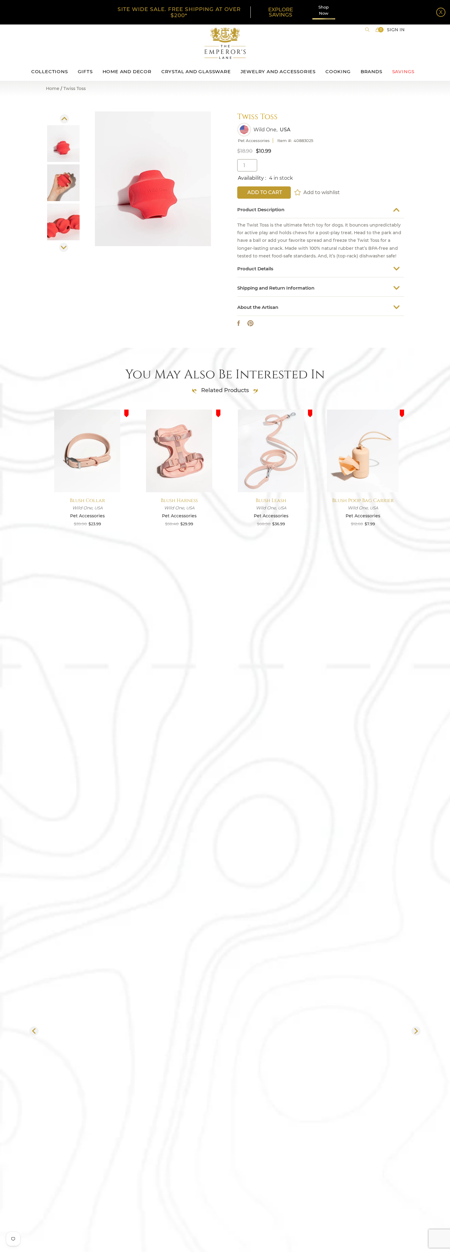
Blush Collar (87, 500)
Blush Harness (179, 500)
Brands (371, 71)
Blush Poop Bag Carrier (363, 500)
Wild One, (265, 129)
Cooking (338, 71)
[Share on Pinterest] (250, 323)
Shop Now (323, 10)
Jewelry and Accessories (278, 71)
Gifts (85, 71)
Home (52, 88)
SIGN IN (396, 30)
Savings (403, 71)
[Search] (367, 30)
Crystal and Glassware (196, 71)
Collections (49, 71)
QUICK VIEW (87, 478)
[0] (378, 30)
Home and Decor (127, 71)
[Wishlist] (298, 192)
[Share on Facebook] (238, 323)
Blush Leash (271, 500)
